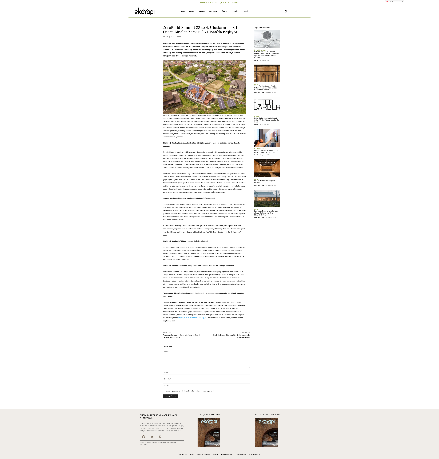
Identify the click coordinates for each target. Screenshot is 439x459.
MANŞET (256, 84)
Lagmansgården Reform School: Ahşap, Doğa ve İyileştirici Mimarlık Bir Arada (266, 213)
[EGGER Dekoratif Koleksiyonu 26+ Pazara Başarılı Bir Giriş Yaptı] (267, 138)
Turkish (390, 1)
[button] (286, 11)
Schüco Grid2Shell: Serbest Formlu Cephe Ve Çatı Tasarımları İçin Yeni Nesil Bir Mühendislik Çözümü (266, 54)
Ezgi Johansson (259, 92)
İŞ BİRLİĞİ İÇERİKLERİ (260, 50)
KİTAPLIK (256, 116)
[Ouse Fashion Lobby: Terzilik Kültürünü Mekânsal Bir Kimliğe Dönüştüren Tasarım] (267, 73)
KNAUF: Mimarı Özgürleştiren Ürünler (264, 182)
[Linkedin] (151, 436)
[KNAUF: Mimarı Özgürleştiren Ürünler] (267, 168)
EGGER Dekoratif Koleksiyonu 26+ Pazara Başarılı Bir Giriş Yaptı (266, 151)
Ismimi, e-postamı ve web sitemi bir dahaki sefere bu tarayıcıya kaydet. (190, 391)
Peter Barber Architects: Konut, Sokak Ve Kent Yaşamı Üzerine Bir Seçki (266, 120)
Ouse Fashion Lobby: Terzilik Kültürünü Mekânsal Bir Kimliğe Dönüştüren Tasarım (265, 88)
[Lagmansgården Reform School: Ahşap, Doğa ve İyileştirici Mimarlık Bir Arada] (267, 198)
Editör (165, 37)
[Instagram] (143, 436)
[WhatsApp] (160, 436)
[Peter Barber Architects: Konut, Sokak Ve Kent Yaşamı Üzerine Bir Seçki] (267, 105)
